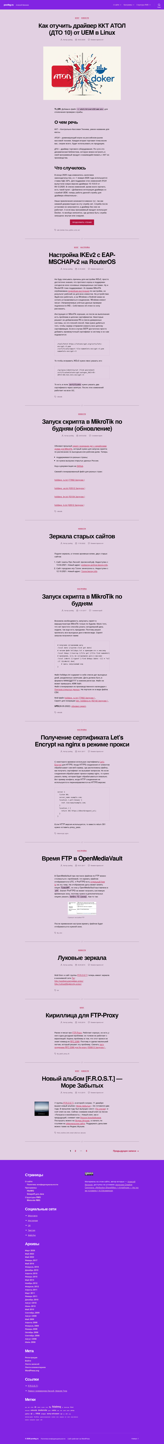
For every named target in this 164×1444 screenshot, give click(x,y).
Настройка (85, 247)
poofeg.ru (9, 5)
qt (31, 1413)
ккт (79, 230)
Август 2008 (31, 1338)
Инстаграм (33, 1220)
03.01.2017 (81, 865)
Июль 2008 (30, 1342)
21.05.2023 (81, 269)
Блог (77, 18)
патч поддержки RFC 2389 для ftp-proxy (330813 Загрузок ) (79, 1046)
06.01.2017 (81, 751)
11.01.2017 (82, 610)
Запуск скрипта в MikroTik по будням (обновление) (82, 425)
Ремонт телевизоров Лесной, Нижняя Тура (47, 1390)
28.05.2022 (82, 436)
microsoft (27, 1410)
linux (66, 230)
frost (58, 1133)
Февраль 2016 (32, 1266)
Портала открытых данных (67, 689)
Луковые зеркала (82, 957)
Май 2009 (29, 1319)
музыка (83, 1133)
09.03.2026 (81, 40)
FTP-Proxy (77, 1032)
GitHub (80, 466)
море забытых (75, 1133)
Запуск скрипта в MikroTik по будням (82, 599)
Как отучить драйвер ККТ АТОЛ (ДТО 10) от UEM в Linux (82, 29)
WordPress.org (32, 1370)
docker (62, 230)
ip (62, 1407)
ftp (58, 933)
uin (67, 1414)
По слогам (100, 1108)
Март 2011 (30, 1293)
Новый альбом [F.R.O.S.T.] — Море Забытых (82, 1081)
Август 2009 (31, 1315)
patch (61, 1054)
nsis (58, 1410)
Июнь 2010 (30, 1306)
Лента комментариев (35, 1367)
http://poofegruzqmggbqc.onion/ (68, 980)
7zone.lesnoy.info (89, 571)
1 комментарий (97, 610)
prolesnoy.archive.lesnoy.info (94, 564)
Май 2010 (29, 1309)
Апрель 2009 (31, 1322)
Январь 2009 (31, 1328)
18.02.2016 (81, 1022)
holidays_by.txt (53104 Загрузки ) (69, 496)
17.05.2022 (81, 543)
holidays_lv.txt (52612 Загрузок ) (69, 505)
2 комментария (97, 436)
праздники (32, 1419)
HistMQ (30, 1190)
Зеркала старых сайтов (82, 536)
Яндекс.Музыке (82, 1120)
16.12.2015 (81, 1092)
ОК (29, 1225)
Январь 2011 (31, 1296)
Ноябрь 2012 (31, 1283)
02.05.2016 (81, 965)
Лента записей (32, 1363)
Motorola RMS (33, 1200)
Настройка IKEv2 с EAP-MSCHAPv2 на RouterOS (82, 258)
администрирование (45, 1417)
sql (61, 1414)
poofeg (70, 40)
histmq (56, 1407)
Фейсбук (32, 1235)
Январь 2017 (31, 1260)
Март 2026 (30, 1250)
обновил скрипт (78, 706)
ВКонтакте (32, 1215)
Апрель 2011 (31, 1289)
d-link (32, 1407)
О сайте (116, 5)
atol (58, 230)
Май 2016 (29, 1263)
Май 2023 (29, 1253)
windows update (29, 1417)
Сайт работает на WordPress (79, 1438)
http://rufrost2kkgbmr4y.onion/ (68, 983)
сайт (41, 1419)
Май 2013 (29, 1279)
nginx (67, 833)
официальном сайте (75, 1123)
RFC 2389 (74, 1041)
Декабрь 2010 (31, 1299)
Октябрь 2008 (31, 1332)
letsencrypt (60, 833)
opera (64, 1410)
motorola (42, 1410)
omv (60, 933)
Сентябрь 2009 (32, 1312)
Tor (73, 978)
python (71, 230)
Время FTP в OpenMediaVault (82, 858)
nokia (54, 1410)
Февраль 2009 (32, 1325)
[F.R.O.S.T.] (82, 975)
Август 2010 (31, 1302)
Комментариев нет (97, 40)
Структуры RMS (142, 5)
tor (58, 990)
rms (38, 1413)
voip (70, 1414)
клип (67, 1133)
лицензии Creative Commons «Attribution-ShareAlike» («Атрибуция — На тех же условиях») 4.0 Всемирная (112, 1187)
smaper (43, 1414)
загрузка (62, 1417)
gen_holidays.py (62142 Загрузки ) (92, 700)
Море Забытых (83, 1105)
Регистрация (31, 1357)
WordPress (36, 1417)
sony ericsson (53, 1413)
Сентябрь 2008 (32, 1335)
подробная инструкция (78, 290)
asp (26, 1407)
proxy (65, 1054)
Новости (85, 18)
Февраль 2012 (32, 1286)
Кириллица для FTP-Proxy (82, 1015)
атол (75, 230)
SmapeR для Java (35, 1193)
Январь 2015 (31, 1276)
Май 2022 (29, 1256)
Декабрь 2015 (31, 1270)
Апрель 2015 (31, 1273)
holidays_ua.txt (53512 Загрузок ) (69, 488)
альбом (63, 1133)
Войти (28, 1360)
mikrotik (59, 397)
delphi (38, 1407)
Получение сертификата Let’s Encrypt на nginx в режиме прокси (82, 740)
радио (37, 1419)
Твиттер (31, 1230)
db (35, 1407)
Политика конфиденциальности (42, 1184)
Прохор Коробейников (90, 1117)
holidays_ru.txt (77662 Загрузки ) (69, 479)
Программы (127, 5)
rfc (68, 1054)
